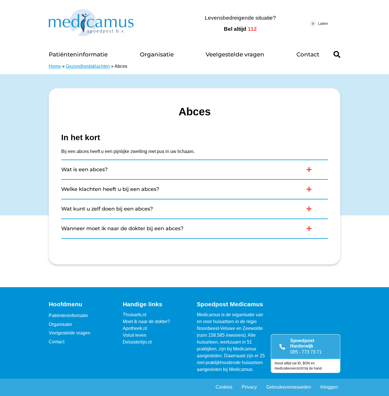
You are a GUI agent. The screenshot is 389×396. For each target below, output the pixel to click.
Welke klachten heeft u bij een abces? (110, 189)
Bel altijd (240, 29)
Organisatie (157, 54)
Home (55, 66)
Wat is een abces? (84, 169)
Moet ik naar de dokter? (146, 321)
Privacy (249, 387)
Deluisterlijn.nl (137, 342)
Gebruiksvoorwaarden (288, 387)
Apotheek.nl (135, 328)
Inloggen (329, 387)
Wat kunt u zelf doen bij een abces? (107, 209)
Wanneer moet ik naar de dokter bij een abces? (122, 228)
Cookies (224, 387)
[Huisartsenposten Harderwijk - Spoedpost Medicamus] (111, 23)
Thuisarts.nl (134, 314)
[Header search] (336, 54)
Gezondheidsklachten (88, 66)
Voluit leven (134, 335)
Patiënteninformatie (78, 54)
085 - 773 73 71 (306, 352)
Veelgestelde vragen (235, 54)
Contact (307, 54)
